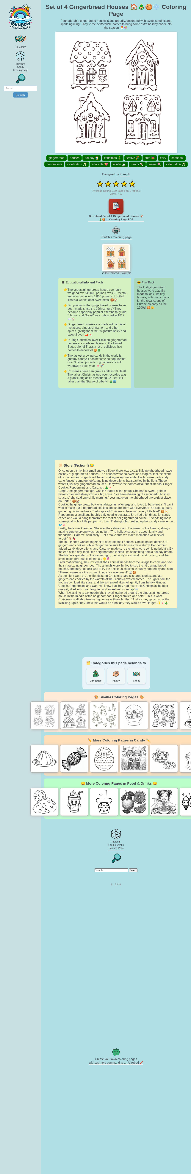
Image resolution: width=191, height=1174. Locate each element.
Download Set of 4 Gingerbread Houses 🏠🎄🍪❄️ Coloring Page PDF (116, 218)
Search (20, 94)
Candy (136, 680)
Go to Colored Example (116, 273)
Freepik (125, 174)
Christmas (95, 680)
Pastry (116, 680)
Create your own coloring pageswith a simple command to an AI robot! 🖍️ (116, 1060)
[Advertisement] (116, 424)
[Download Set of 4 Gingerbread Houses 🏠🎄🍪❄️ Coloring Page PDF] (116, 206)
